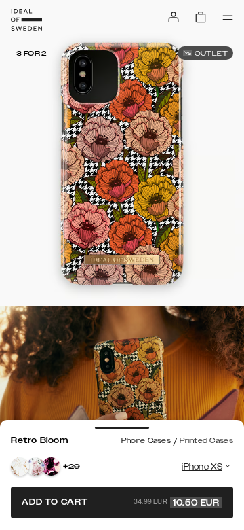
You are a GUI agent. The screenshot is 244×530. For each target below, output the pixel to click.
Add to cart (121, 502)
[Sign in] (173, 17)
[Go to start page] (26, 20)
